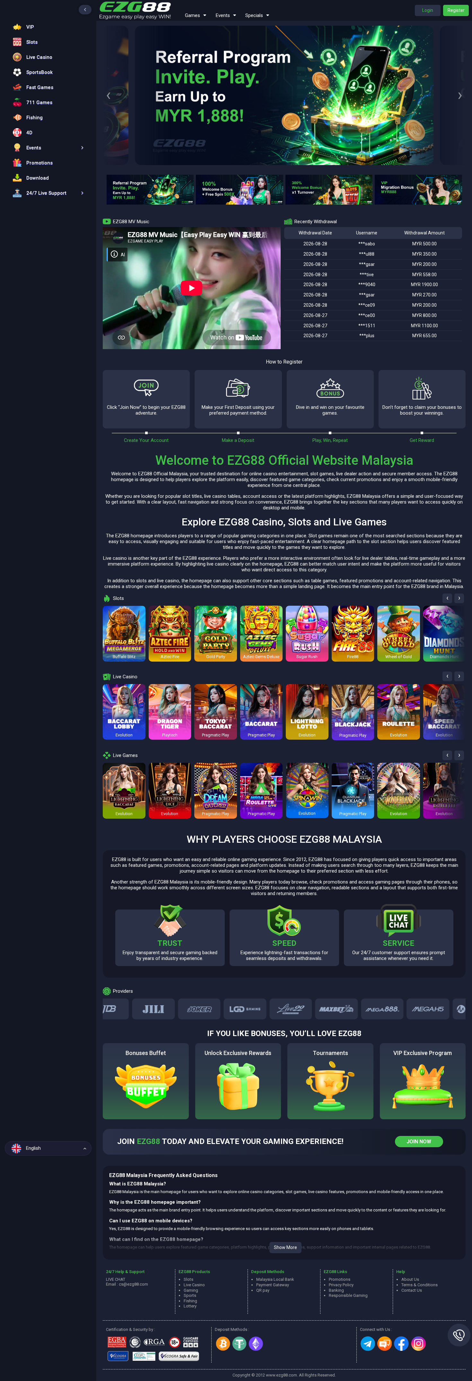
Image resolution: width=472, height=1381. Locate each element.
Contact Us (411, 1290)
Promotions (339, 1279)
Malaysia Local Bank (275, 1279)
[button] (46, 147)
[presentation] (108, 95)
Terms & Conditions (419, 1284)
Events (223, 15)
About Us (410, 1279)
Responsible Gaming (348, 1295)
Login (427, 10)
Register (456, 10)
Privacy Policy (341, 1284)
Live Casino (194, 1284)
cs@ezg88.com (133, 1284)
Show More (285, 1247)
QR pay (262, 1290)
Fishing (190, 1300)
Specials (254, 15)
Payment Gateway (272, 1284)
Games (192, 15)
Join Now (418, 1142)
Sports (190, 1295)
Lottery (190, 1306)
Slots (188, 1279)
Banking (336, 1290)
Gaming (191, 1290)
